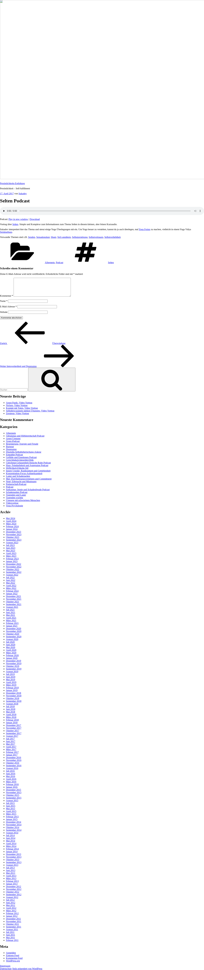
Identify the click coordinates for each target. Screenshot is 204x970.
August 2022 (12, 575)
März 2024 (11, 523)
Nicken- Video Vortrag (16, 405)
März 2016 (11, 781)
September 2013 (13, 862)
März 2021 (11, 620)
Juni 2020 (10, 644)
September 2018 (13, 701)
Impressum (5, 966)
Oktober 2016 (12, 763)
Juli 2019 (10, 674)
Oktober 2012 (12, 892)
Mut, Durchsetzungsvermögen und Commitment (29, 479)
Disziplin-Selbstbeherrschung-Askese (23, 452)
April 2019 (11, 682)
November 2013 (13, 857)
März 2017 (11, 749)
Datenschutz (6, 968)
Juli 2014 (10, 835)
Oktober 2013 (12, 859)
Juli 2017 (10, 738)
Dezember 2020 (13, 628)
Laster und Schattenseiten (18, 476)
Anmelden (11, 952)
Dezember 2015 (13, 789)
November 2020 (13, 631)
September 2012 (13, 894)
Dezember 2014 (13, 822)
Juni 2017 (10, 741)
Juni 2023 (10, 548)
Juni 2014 (10, 838)
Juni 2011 (10, 935)
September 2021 (13, 604)
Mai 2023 (10, 550)
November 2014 (13, 824)
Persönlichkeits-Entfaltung (12, 183)
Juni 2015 (10, 806)
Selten (15, 224)
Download (35, 219)
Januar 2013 (11, 884)
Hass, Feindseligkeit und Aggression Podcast (27, 465)
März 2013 (11, 878)
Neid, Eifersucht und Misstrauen (21, 481)
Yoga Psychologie (14, 505)
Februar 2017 (12, 752)
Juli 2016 (10, 771)
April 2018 (11, 714)
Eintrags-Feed (12, 955)
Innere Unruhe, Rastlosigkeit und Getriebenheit (28, 470)
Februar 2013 (12, 881)
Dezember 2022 (13, 564)
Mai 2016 (10, 776)
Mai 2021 (10, 615)
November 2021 (13, 599)
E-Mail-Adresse (8, 306)
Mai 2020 (10, 647)
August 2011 (12, 929)
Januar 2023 (11, 561)
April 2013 (11, 875)
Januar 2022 (11, 593)
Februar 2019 (12, 687)
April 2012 (11, 908)
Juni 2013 (10, 870)
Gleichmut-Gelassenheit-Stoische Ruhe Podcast (28, 462)
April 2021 (11, 618)
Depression (11, 449)
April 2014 (11, 843)
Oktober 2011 (12, 924)
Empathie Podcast (14, 454)
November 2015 (13, 792)
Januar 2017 (11, 755)
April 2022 (11, 585)
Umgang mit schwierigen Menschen (23, 500)
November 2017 (13, 728)
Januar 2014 (11, 851)
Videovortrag (12, 503)
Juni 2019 (10, 677)
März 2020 (11, 652)
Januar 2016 (11, 787)
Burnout (10, 446)
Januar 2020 (11, 658)
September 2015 (13, 798)
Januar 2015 (11, 819)
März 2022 (11, 588)
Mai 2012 (10, 905)
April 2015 (11, 811)
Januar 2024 (11, 529)
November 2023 (13, 534)
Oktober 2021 (12, 601)
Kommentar (6, 296)
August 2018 (12, 703)
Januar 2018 (11, 722)
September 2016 (13, 765)
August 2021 (12, 607)
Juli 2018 (10, 706)
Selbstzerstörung (80, 237)
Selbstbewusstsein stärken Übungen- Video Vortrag (30, 410)
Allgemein (50, 262)
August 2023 (12, 542)
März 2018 (11, 717)
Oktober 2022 (12, 569)
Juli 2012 (10, 900)
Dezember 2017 (13, 725)
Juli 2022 (10, 577)
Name (3, 301)
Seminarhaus (6, 232)
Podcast (59, 262)
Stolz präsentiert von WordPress (27, 968)
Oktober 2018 (12, 698)
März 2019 (11, 685)
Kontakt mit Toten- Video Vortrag (22, 408)
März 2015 (11, 814)
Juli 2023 (10, 545)
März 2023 (11, 556)
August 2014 (12, 832)
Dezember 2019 (13, 661)
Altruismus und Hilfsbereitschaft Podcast (25, 436)
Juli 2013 (10, 867)
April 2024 (11, 521)
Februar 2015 (12, 816)
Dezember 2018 (13, 693)
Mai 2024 (10, 518)
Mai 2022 (10, 583)
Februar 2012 (12, 913)
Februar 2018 (12, 720)
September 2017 (13, 733)
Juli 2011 (10, 932)
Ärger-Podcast (13, 441)
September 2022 (13, 572)
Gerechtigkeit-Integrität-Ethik (20, 460)
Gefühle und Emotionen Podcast (21, 457)
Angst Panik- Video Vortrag (19, 402)
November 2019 (13, 663)
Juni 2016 (10, 773)
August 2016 (12, 768)
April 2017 (11, 746)
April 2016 (11, 779)
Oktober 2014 (12, 827)
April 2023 (11, 553)
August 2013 (12, 865)
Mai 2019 (10, 679)
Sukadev (23, 193)
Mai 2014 (10, 841)
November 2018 (13, 695)
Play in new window (18, 219)
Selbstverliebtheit (112, 237)
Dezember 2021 (13, 596)
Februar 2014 (12, 849)
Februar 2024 (12, 526)
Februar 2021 (12, 623)
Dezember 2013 (13, 854)
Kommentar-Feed (14, 958)
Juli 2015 (10, 803)
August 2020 (12, 639)
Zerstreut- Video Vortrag (17, 413)
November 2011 (13, 921)
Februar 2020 (12, 655)
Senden (31, 237)
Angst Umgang (13, 438)
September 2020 (13, 636)
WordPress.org (13, 961)
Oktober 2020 (12, 634)
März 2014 (11, 846)
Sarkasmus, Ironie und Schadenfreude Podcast (28, 489)
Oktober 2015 (12, 795)
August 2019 (12, 671)
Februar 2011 (12, 940)
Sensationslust (43, 237)
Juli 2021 (10, 609)
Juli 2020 (10, 642)
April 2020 (11, 650)
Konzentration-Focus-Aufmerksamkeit (24, 473)
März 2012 (11, 910)
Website (3, 312)
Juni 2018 (10, 709)
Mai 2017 (10, 744)
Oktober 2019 (12, 666)
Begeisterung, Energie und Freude (22, 444)
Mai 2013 (10, 873)
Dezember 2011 (13, 918)
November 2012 (13, 889)
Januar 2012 (11, 916)
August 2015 (12, 800)
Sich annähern (64, 237)
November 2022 (13, 566)
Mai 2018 (10, 712)
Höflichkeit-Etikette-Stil (17, 468)
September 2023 (13, 540)
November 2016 (13, 760)
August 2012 (12, 897)
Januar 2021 (11, 626)
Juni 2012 (10, 902)
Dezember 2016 (13, 757)
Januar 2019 (11, 690)
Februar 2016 (12, 784)
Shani (53, 237)
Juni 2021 (10, 612)
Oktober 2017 (12, 730)
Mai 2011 (10, 937)
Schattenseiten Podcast (16, 492)
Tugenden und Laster (16, 495)
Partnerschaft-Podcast (16, 484)
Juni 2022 (10, 580)
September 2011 (13, 927)
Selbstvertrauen (96, 237)
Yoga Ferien (144, 229)
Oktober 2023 (12, 537)
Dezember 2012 (13, 886)
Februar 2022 (12, 591)
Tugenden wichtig (14, 497)
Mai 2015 (10, 808)
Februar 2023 (12, 558)
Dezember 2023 (13, 532)
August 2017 (12, 736)
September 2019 (13, 669)
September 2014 (13, 830)
